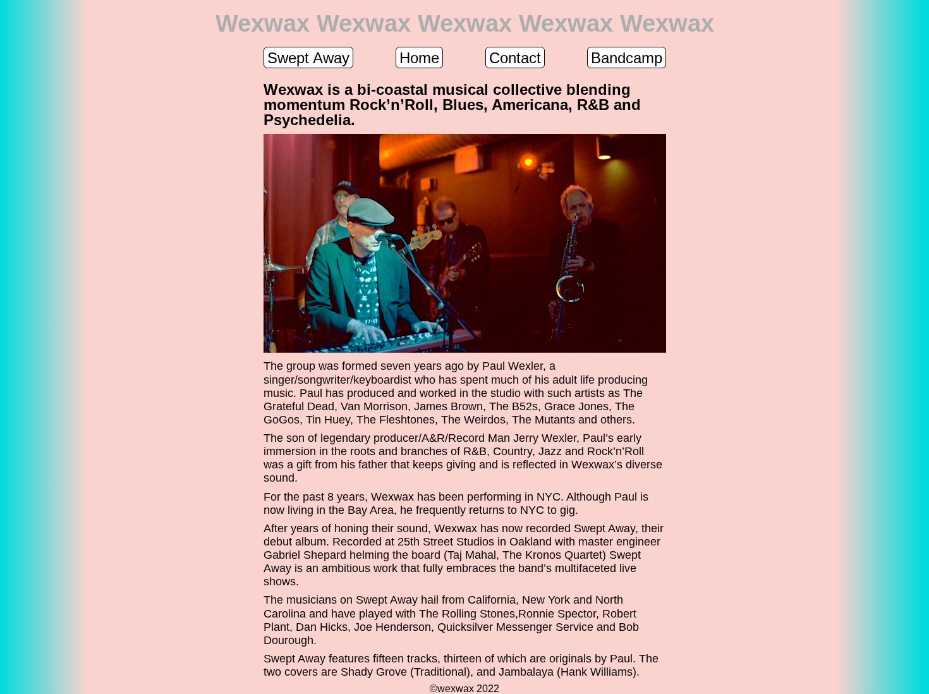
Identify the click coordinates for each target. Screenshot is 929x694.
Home (419, 57)
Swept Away (308, 57)
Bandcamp (626, 57)
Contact (515, 57)
